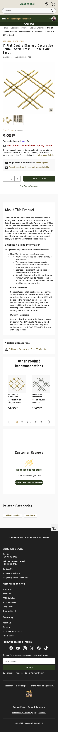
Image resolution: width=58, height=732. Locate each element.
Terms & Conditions (36, 707)
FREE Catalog (9, 598)
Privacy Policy (37, 673)
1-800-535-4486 (10, 564)
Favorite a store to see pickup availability (29, 167)
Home (5, 28)
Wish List (7, 594)
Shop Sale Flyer (10, 602)
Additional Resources (17, 343)
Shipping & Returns (11, 573)
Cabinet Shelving (37, 28)
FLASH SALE (29, 24)
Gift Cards (7, 589)
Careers (6, 627)
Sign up (29, 667)
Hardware (30, 515)
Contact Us (8, 569)
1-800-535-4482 (10, 557)
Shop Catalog (9, 607)
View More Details (46, 155)
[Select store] (47, 4)
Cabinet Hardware (19, 28)
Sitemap (42, 712)
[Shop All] (4, 4)
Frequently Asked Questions (15, 578)
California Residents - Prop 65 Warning (28, 349)
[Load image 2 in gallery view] (18, 120)
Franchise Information (12, 631)
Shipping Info (42, 163)
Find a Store (8, 636)
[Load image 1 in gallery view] (8, 120)
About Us (7, 623)
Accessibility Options (21, 712)
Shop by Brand (9, 611)
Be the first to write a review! (29, 482)
